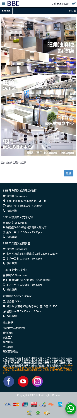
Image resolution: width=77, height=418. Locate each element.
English (6, 10)
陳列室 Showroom (17, 196)
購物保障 (8, 332)
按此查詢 (12, 210)
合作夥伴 (8, 342)
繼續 (68, 173)
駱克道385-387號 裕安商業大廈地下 (26, 227)
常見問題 (8, 346)
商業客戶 (8, 337)
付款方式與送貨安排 (14, 328)
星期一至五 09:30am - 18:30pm (24, 311)
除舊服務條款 (10, 351)
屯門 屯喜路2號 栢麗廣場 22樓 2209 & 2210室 (32, 253)
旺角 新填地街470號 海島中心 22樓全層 (28, 279)
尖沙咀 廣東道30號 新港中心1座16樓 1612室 (32, 306)
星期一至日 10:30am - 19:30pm (24, 205)
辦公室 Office (14, 301)
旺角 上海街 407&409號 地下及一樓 (27, 200)
